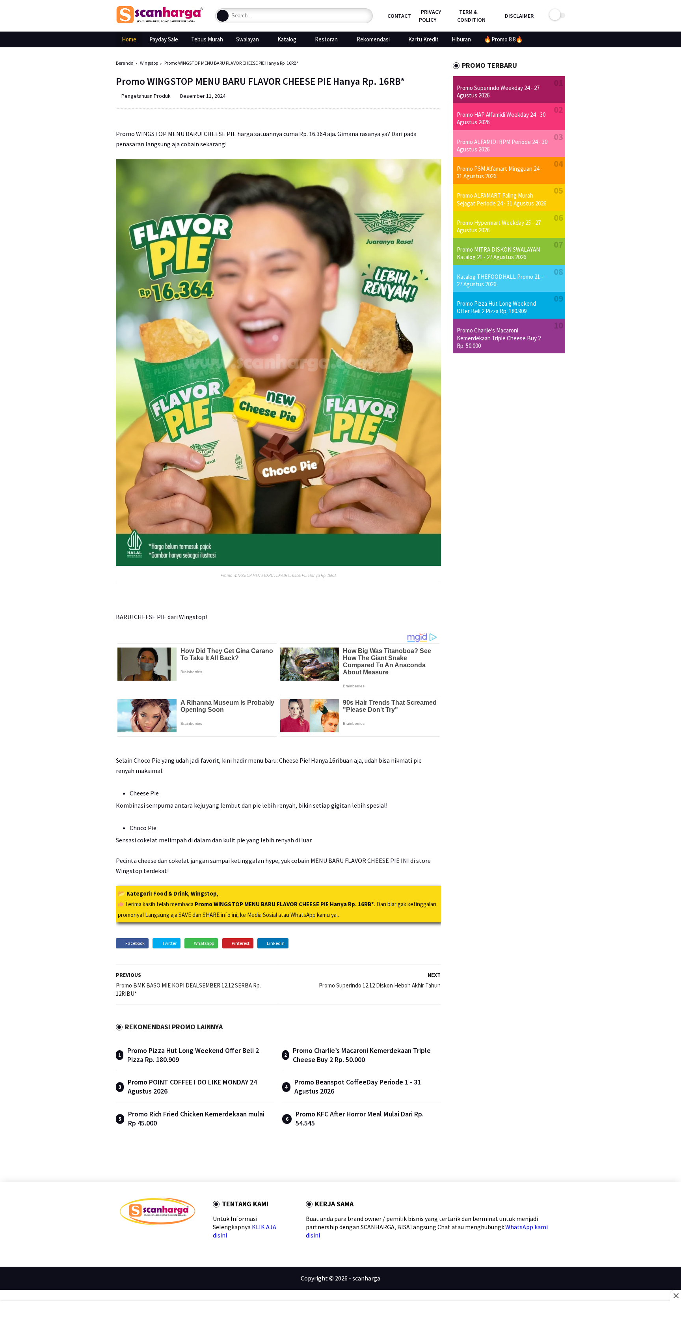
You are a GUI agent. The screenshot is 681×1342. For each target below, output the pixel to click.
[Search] (223, 16)
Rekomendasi (373, 39)
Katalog (286, 39)
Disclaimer (519, 15)
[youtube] (186, 1239)
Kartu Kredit (423, 39)
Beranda (125, 63)
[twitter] (135, 1239)
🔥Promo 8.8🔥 (503, 39)
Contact (399, 15)
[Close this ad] (675, 1295)
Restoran (326, 39)
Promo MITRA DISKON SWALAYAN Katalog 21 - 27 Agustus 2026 (498, 253)
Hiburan (461, 39)
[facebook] (123, 1239)
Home (129, 39)
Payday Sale (163, 39)
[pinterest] (161, 1239)
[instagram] (173, 1239)
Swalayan (247, 39)
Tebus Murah (207, 39)
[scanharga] (159, 22)
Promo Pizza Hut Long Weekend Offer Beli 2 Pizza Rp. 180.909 (496, 307)
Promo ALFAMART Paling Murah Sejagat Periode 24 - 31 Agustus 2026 (501, 199)
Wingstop (149, 63)
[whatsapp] (148, 1239)
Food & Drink (170, 893)
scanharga (366, 1278)
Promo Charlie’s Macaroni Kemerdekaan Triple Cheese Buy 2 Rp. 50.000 (362, 1055)
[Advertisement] (341, 1322)
